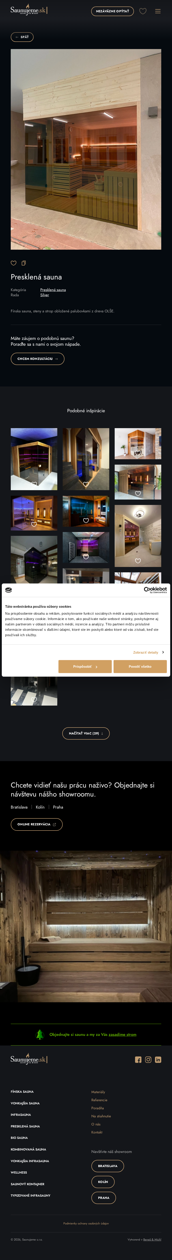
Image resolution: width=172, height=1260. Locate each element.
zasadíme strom (122, 1034)
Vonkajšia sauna (25, 1103)
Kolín (40, 807)
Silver (44, 295)
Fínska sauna (22, 1091)
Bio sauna (19, 1138)
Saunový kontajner (27, 1184)
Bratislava (19, 807)
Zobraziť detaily (145, 652)
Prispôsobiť (82, 666)
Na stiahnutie (101, 1116)
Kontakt (96, 1132)
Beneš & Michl (152, 1239)
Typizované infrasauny (30, 1195)
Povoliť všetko (140, 666)
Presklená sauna (53, 290)
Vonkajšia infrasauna (30, 1161)
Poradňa (97, 1108)
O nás (95, 1124)
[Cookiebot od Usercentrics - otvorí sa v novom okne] (147, 590)
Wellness (19, 1172)
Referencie (99, 1100)
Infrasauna (21, 1114)
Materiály (98, 1092)
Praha (58, 807)
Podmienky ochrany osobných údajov (86, 1223)
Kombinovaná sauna (28, 1149)
